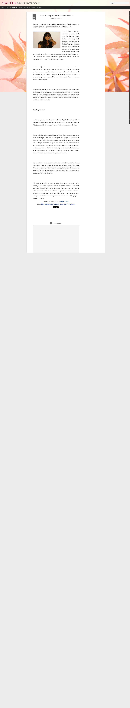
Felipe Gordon (64, 201)
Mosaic (21, 7)
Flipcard (8, 7)
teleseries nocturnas (69, 204)
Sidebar (26, 7)
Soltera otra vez (68, 39)
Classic (3, 7)
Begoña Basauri (45, 204)
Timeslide (38, 7)
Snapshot (32, 7)
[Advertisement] (89, 41)
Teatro (61, 204)
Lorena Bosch (55, 204)
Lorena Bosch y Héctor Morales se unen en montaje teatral (56, 16)
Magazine (14, 7)
